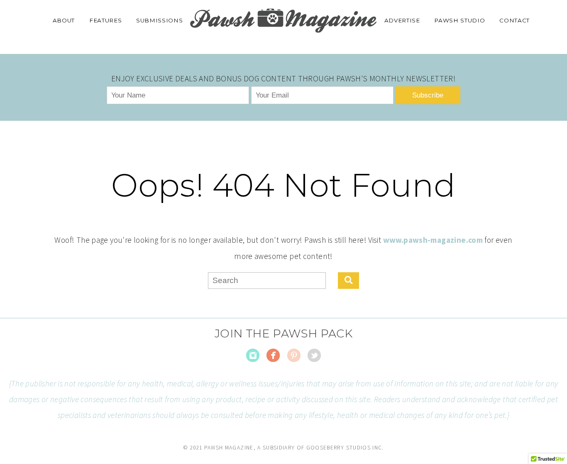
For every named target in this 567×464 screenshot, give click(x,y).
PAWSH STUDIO (459, 20)
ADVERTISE (402, 20)
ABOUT (64, 20)
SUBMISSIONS (159, 20)
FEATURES (105, 20)
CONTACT (514, 20)
